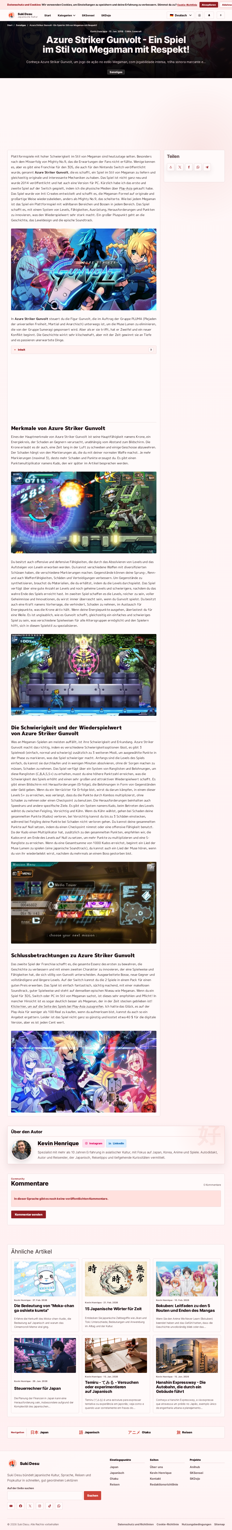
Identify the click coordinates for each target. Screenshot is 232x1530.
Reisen (115, 1484)
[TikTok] (49, 1506)
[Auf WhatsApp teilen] (198, 167)
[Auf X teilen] (180, 167)
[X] (30, 1506)
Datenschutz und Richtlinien (136, 1524)
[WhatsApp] (59, 1506)
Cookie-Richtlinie (187, 5)
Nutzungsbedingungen (196, 1524)
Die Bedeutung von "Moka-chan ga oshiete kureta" (44, 1308)
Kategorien (65, 15)
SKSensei (88, 15)
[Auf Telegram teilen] (207, 167)
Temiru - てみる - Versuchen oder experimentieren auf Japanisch (111, 1387)
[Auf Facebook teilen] (189, 167)
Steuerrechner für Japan (37, 1388)
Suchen (92, 1495)
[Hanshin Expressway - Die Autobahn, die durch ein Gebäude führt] (187, 1355)
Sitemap (219, 1524)
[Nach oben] (221, 15)
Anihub (195, 1467)
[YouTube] (11, 1506)
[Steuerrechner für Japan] (45, 1355)
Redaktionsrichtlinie (164, 1484)
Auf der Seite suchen (20, 1488)
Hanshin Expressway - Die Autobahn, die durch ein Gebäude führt (181, 1387)
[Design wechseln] (199, 15)
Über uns (156, 1467)
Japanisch (117, 1473)
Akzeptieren (209, 4)
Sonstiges (21, 25)
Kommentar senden (28, 1214)
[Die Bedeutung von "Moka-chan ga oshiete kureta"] (45, 1278)
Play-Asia (125, 188)
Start (47, 15)
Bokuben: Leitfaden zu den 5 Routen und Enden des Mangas (185, 1308)
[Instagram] (39, 1506)
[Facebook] (20, 1506)
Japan (114, 1467)
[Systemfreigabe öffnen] (171, 167)
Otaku (114, 1478)
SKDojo (106, 15)
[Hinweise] (209, 15)
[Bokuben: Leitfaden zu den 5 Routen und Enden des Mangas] (187, 1278)
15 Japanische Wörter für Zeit (113, 1308)
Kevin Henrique (98, 31)
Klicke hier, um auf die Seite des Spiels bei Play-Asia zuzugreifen (57, 1006)
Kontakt (155, 1478)
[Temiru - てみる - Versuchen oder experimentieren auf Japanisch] (116, 1355)
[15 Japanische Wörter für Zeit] (116, 1278)
